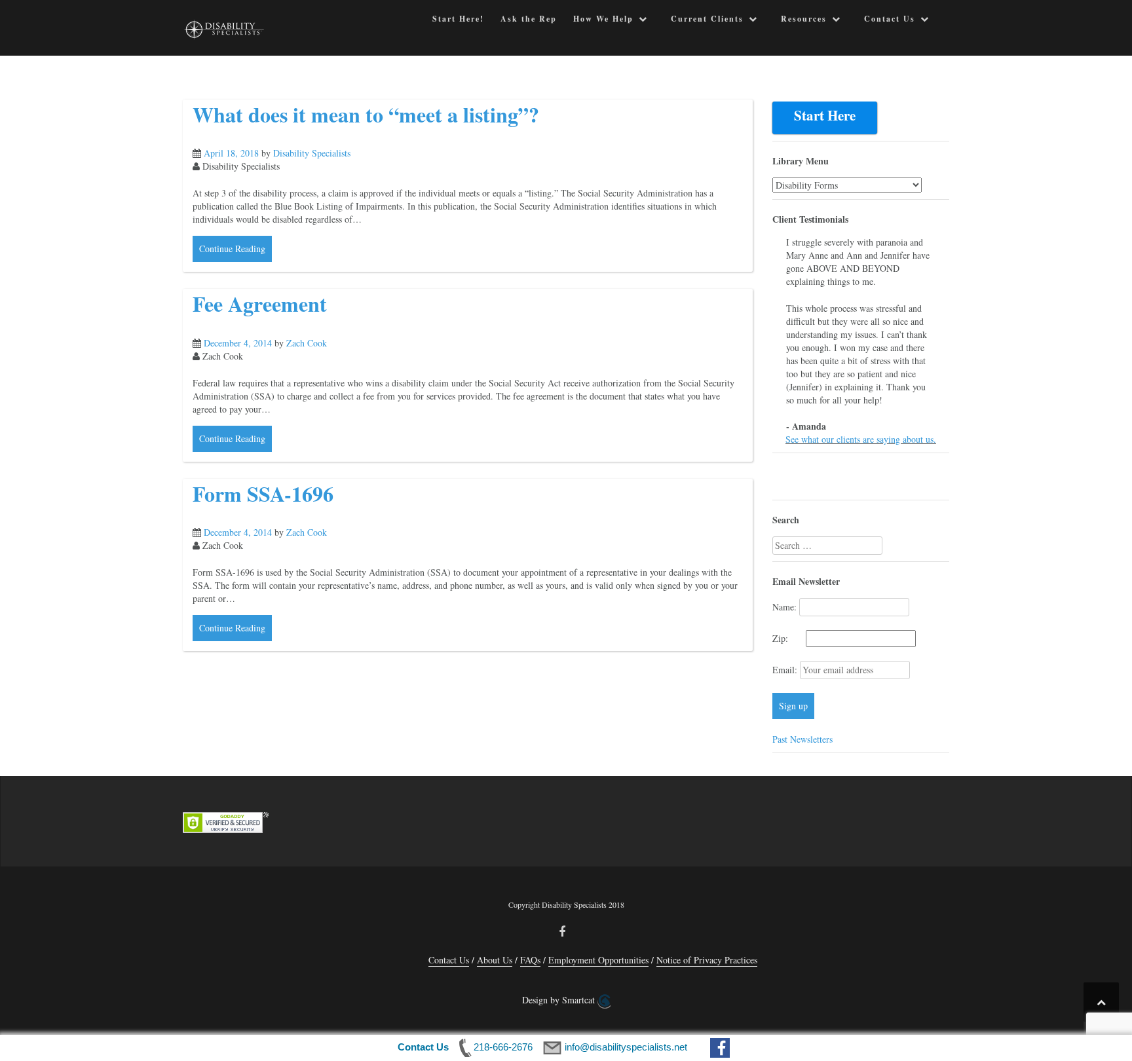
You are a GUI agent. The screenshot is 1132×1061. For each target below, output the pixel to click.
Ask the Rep (528, 18)
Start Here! (458, 18)
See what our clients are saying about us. (860, 439)
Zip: (787, 638)
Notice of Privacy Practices (706, 960)
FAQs (530, 960)
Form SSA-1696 (263, 493)
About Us (494, 960)
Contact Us (889, 18)
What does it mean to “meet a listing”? (366, 114)
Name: (784, 607)
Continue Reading (232, 248)
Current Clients (707, 18)
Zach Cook (306, 343)
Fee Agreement (260, 303)
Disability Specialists (311, 153)
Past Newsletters (802, 739)
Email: (786, 669)
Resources (804, 18)
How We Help (603, 18)
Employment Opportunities (598, 960)
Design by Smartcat (559, 1000)
